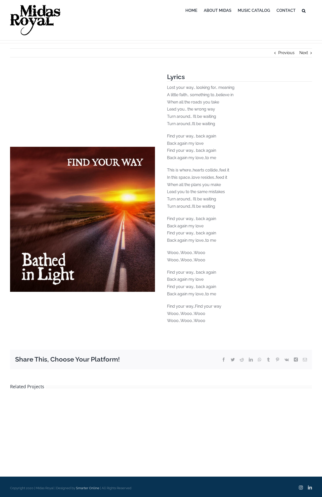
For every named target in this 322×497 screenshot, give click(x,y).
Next (303, 52)
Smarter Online (87, 488)
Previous (286, 52)
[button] (304, 10)
